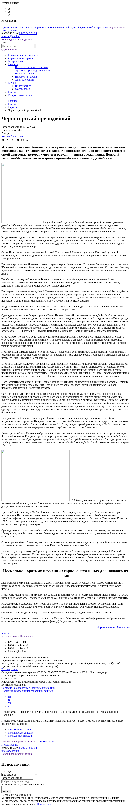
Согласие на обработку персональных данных (28, 687)
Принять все (44, 804)
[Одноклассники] (13, 140)
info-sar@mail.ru (10, 36)
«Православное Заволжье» (113, 627)
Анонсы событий (25, 79)
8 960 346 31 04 (28, 33)
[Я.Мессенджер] (3, 140)
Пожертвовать (9, 30)
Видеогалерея (23, 85)
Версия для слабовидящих (16, 39)
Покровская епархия (20, 729)
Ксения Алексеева (12, 136)
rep (10, 696)
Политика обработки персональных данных (27, 690)
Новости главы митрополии (31, 67)
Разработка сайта (45, 741)
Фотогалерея (22, 88)
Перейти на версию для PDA (18, 741)
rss (9, 705)
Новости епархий (25, 73)
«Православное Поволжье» (17, 636)
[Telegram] (18, 140)
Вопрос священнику (20, 95)
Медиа (12, 82)
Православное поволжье (54, 27)
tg (9, 699)
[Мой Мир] (27, 140)
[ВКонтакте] (8, 140)
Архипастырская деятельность (32, 70)
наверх (5, 633)
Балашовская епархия (20, 732)
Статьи (12, 92)
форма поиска (117, 27)
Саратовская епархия (20, 58)
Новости (13, 64)
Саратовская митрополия (23, 55)
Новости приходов (26, 76)
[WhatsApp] (22, 140)
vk (9, 702)
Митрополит (15, 61)
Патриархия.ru (9, 669)
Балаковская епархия (20, 735)
